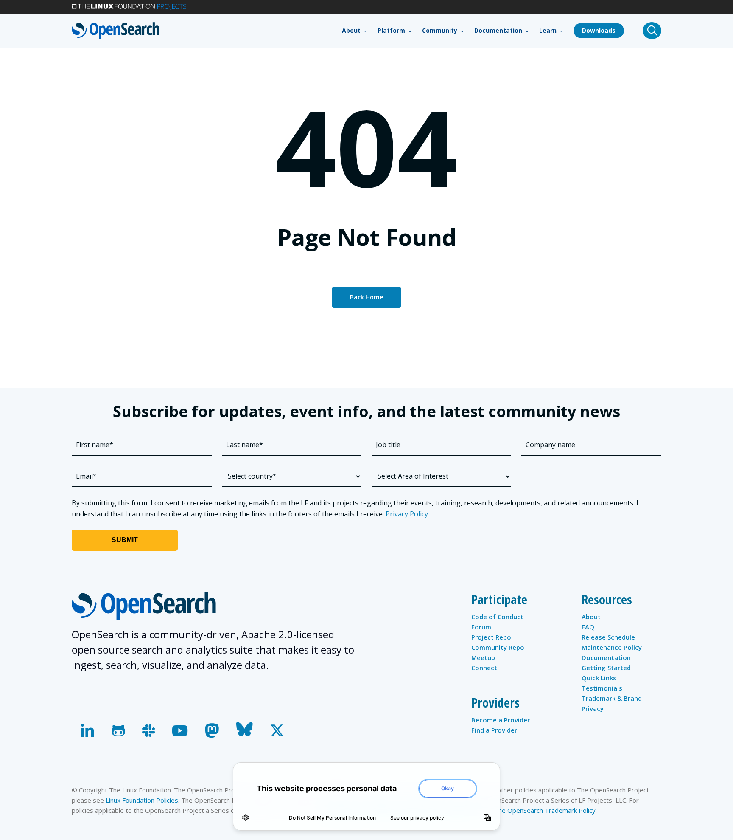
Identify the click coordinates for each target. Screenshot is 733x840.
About (591, 616)
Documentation (606, 657)
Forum (481, 627)
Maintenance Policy (612, 647)
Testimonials (602, 688)
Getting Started (606, 667)
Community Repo (497, 647)
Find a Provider (494, 730)
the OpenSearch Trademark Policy (546, 810)
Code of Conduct (497, 616)
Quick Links (599, 678)
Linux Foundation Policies (142, 800)
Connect (484, 667)
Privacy (593, 708)
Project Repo (491, 637)
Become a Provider (500, 720)
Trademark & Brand (612, 698)
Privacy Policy (407, 514)
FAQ (588, 627)
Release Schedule (608, 637)
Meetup (483, 657)
